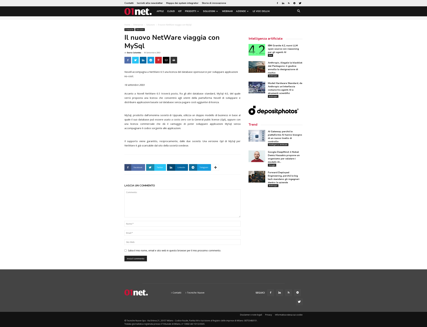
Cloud (171, 11)
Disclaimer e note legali (251, 314)
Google (272, 165)
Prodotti (190, 11)
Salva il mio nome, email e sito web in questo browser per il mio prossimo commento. (174, 250)
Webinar (227, 11)
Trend (253, 124)
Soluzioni (209, 11)
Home (127, 24)
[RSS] (288, 3)
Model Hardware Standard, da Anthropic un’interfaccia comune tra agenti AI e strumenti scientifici (285, 88)
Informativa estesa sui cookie (289, 314)
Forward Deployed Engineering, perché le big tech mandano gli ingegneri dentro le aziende (283, 177)
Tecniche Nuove (195, 292)
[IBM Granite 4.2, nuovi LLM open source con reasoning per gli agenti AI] (257, 50)
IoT (180, 11)
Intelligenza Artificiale (278, 144)
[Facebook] (277, 3)
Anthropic (273, 76)
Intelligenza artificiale (266, 38)
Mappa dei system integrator (182, 3)
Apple (160, 11)
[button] (299, 11)
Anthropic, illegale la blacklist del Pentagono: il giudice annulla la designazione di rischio (285, 67)
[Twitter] (300, 3)
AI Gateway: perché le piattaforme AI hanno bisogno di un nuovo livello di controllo (285, 136)
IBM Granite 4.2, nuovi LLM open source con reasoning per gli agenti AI (283, 49)
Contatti (129, 3)
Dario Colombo (134, 52)
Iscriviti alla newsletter (150, 3)
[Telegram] (294, 3)
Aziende (241, 11)
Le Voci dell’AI (261, 11)
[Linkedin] (283, 3)
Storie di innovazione (214, 3)
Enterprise (138, 24)
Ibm (270, 55)
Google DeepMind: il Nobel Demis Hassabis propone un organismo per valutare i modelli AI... (284, 157)
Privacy (268, 314)
